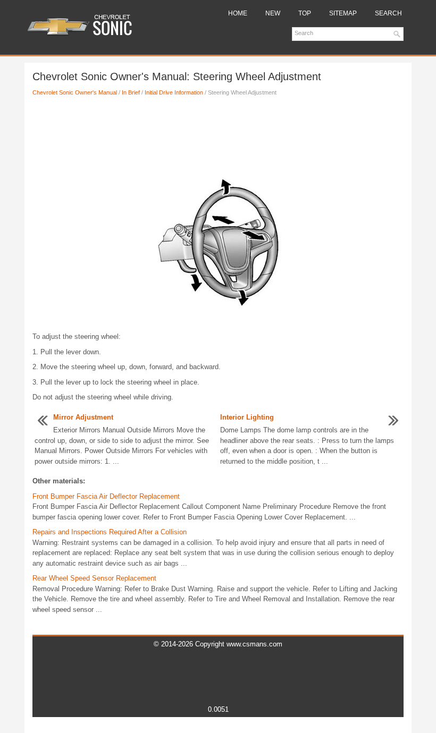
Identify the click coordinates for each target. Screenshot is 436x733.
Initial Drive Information (174, 92)
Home (237, 13)
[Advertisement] (218, 140)
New (272, 13)
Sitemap (343, 13)
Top (304, 13)
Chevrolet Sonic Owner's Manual (74, 92)
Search (388, 13)
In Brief (131, 92)
